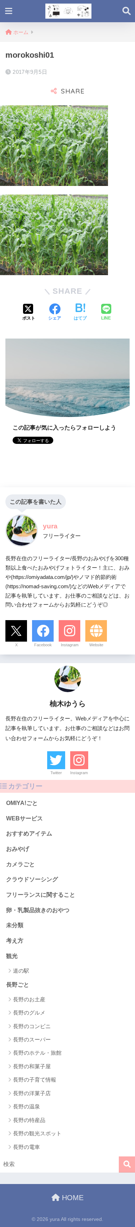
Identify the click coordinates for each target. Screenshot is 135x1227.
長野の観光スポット (37, 1133)
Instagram (69, 645)
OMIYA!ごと (22, 803)
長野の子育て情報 (34, 1080)
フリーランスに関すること (40, 895)
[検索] (127, 1164)
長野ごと (17, 985)
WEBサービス (24, 818)
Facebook (43, 645)
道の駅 (21, 971)
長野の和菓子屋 (32, 1066)
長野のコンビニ (32, 1026)
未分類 (14, 925)
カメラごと (20, 864)
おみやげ (17, 849)
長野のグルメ (29, 1013)
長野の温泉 (26, 1106)
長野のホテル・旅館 (37, 1053)
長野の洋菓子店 (32, 1093)
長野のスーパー (32, 1039)
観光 (12, 956)
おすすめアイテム (29, 833)
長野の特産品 (29, 1120)
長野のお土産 (29, 999)
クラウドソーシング (32, 879)
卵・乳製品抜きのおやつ (37, 910)
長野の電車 (26, 1147)
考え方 (14, 941)
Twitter (56, 773)
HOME (72, 1198)
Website (96, 645)
